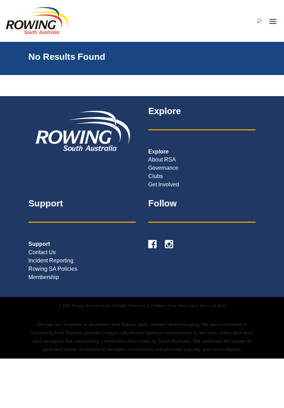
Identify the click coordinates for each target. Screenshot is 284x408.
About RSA (162, 160)
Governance (163, 168)
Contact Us (42, 252)
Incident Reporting (50, 260)
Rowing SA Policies (52, 269)
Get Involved (163, 184)
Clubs (155, 176)
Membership (43, 277)
